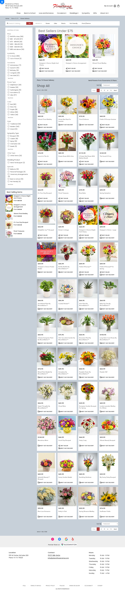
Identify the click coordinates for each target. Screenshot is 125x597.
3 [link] (104, 90)
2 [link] (101, 90)
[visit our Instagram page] (52, 539)
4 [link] (107, 90)
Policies (62, 585)
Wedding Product (13, 160)
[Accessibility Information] (2, 2)
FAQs (24, 585)
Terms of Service (35, 585)
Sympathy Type (13, 133)
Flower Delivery (24, 18)
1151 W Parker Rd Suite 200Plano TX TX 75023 (18, 556)
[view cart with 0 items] (118, 5)
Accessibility (89, 585)
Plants (63, 23)
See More (10, 78)
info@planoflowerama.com (58, 558)
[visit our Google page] (66, 539)
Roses (48, 23)
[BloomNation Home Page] (69, 544)
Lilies (55, 23)
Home (7, 18)
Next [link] (115, 90)
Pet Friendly (74, 23)
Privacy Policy (50, 585)
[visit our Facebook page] (59, 539)
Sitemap (100, 585)
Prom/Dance (86, 23)
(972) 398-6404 (54, 555)
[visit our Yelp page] (73, 539)
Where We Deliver (74, 585)
